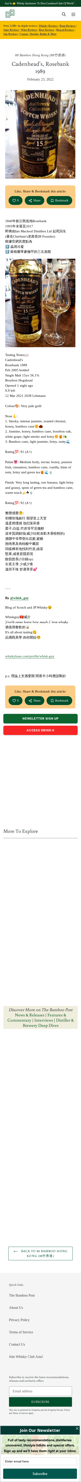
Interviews (43, 1020)
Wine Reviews (29, 30)
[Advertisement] (40, 780)
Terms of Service (21, 1332)
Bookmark (61, 200)
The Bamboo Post (22, 1295)
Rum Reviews (68, 25)
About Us (16, 1308)
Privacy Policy (19, 1320)
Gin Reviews (10, 34)
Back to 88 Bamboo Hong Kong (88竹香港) (44, 1253)
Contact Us (17, 1344)
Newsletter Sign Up (40, 718)
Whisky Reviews (48, 25)
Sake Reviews (11, 30)
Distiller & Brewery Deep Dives (48, 1022)
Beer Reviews (46, 30)
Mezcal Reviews (65, 30)
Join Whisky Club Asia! (26, 1357)
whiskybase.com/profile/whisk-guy (29, 656)
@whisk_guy (19, 598)
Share (36, 200)
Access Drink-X (40, 730)
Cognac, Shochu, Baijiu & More (38, 34)
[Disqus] (40, 1089)
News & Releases (30, 1014)
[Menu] (73, 14)
